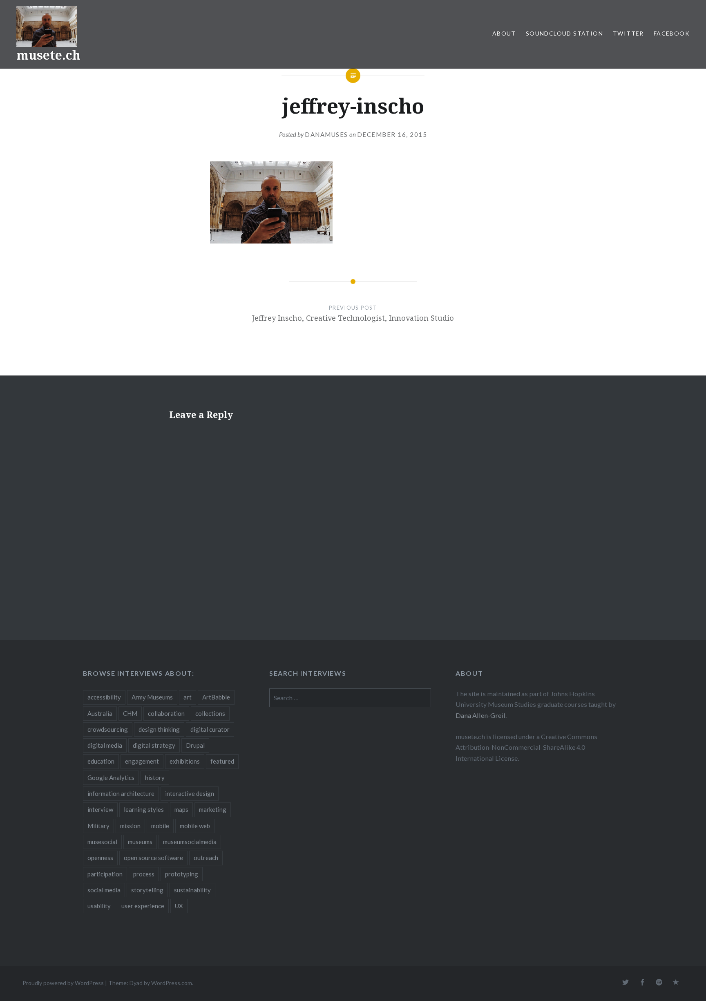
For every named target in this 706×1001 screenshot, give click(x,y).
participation (105, 874)
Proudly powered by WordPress (63, 982)
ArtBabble (216, 697)
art (187, 697)
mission (130, 825)
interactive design (189, 793)
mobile (160, 825)
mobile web (195, 825)
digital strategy (154, 745)
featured (222, 761)
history (155, 777)
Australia (99, 713)
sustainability (192, 890)
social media (104, 890)
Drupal (195, 745)
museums (140, 841)
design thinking (159, 729)
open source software (153, 857)
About (504, 33)
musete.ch (48, 55)
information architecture (120, 793)
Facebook (672, 33)
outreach (206, 857)
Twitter (628, 33)
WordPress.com (171, 982)
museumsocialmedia (190, 841)
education (100, 761)
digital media (104, 745)
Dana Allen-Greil (480, 715)
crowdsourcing (107, 729)
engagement (142, 761)
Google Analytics (110, 777)
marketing (212, 809)
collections (210, 713)
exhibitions (185, 761)
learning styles (144, 809)
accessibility (104, 697)
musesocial (102, 841)
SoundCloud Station (564, 33)
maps (181, 809)
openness (100, 857)
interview (100, 809)
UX (179, 905)
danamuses (326, 134)
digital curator (210, 729)
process (143, 874)
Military (98, 825)
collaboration (166, 713)
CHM (130, 713)
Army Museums (152, 697)
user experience (142, 905)
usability (99, 905)
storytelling (147, 890)
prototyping (181, 874)
